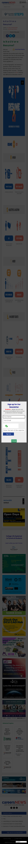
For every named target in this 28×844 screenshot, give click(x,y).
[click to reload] (11, 425)
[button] (27, 1)
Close (14, 441)
